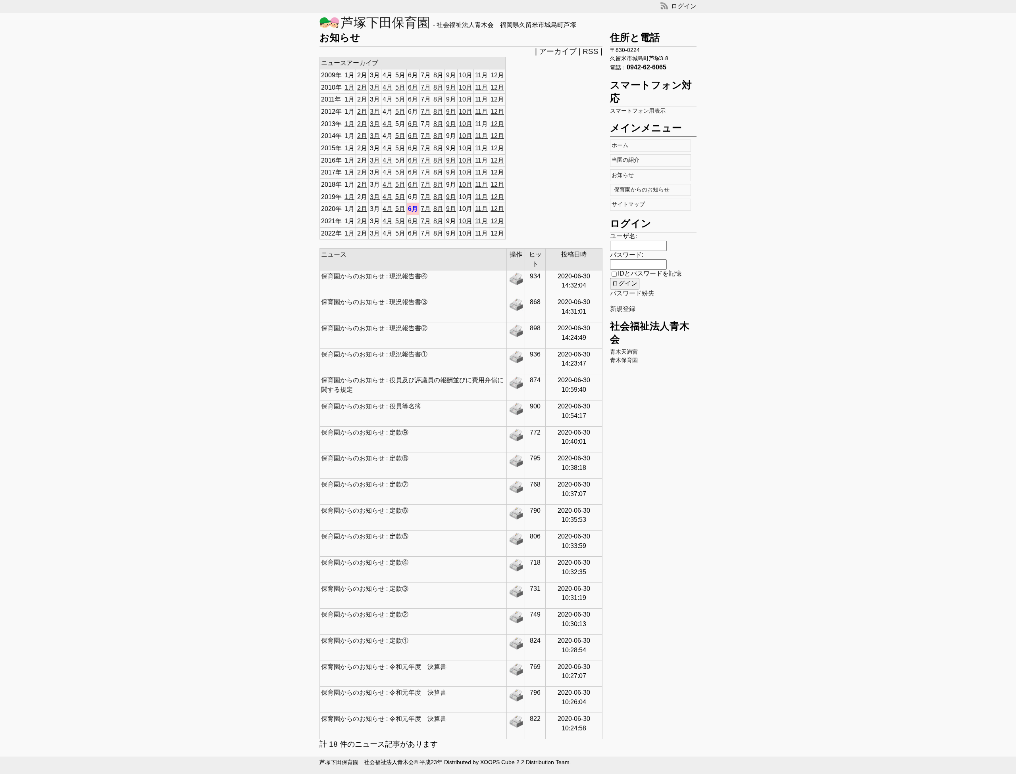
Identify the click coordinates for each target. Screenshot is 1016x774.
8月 (438, 87)
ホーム (622, 145)
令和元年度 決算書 (417, 666)
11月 (481, 75)
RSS (590, 51)
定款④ (398, 562)
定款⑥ (398, 510)
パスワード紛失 (632, 293)
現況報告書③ (408, 302)
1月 (349, 87)
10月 (465, 75)
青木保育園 (624, 360)
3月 (375, 87)
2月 (362, 87)
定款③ (398, 588)
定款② (398, 614)
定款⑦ (398, 484)
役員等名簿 (405, 406)
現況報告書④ (408, 276)
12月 (497, 75)
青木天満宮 (624, 352)
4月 (388, 87)
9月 (451, 75)
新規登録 (622, 308)
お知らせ (624, 175)
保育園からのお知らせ (642, 190)
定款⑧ (398, 458)
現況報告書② (408, 328)
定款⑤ (398, 536)
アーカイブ (558, 51)
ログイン (684, 6)
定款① (398, 640)
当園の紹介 (627, 160)
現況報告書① (408, 354)
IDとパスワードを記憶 (649, 273)
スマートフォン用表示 (638, 111)
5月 (400, 87)
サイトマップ (630, 204)
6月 (413, 87)
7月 (426, 87)
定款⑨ (398, 432)
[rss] (664, 6)
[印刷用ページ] (516, 280)
